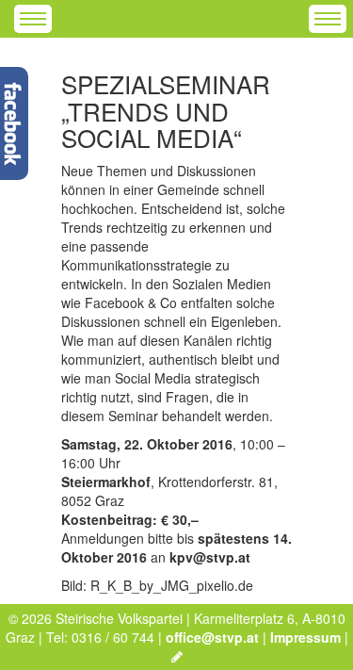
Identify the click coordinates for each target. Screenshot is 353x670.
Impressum (305, 637)
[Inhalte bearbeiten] (177, 655)
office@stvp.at (212, 637)
